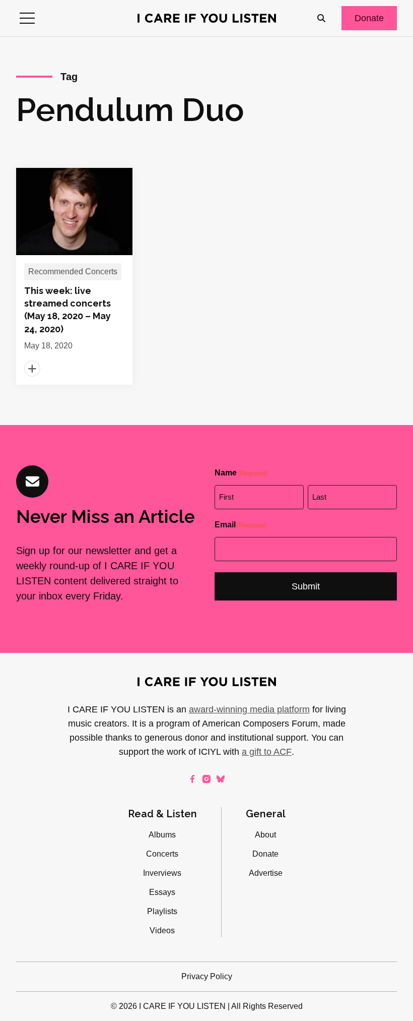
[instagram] (206, 779)
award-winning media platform (249, 709)
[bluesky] (221, 779)
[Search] (321, 18)
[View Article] (74, 276)
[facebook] (192, 779)
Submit (306, 586)
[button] (27, 18)
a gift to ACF (267, 752)
